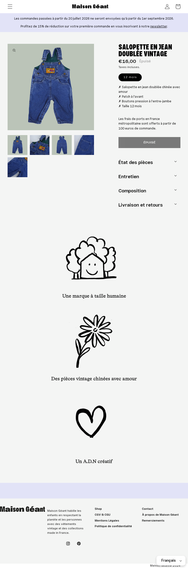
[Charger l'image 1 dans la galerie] (17, 145)
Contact (147, 509)
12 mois (132, 78)
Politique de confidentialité (113, 526)
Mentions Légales (107, 521)
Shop (98, 509)
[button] (10, 6)
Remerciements (153, 521)
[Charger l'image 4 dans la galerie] (84, 145)
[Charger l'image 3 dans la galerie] (62, 145)
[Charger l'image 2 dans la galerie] (40, 145)
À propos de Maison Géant (160, 515)
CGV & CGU (102, 515)
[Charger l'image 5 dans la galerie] (17, 167)
